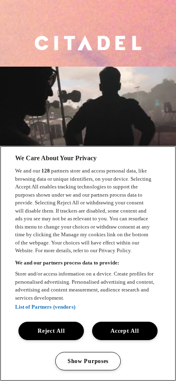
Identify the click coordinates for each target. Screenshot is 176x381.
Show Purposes (88, 361)
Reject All (51, 330)
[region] (88, 263)
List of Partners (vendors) (45, 307)
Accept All (125, 330)
